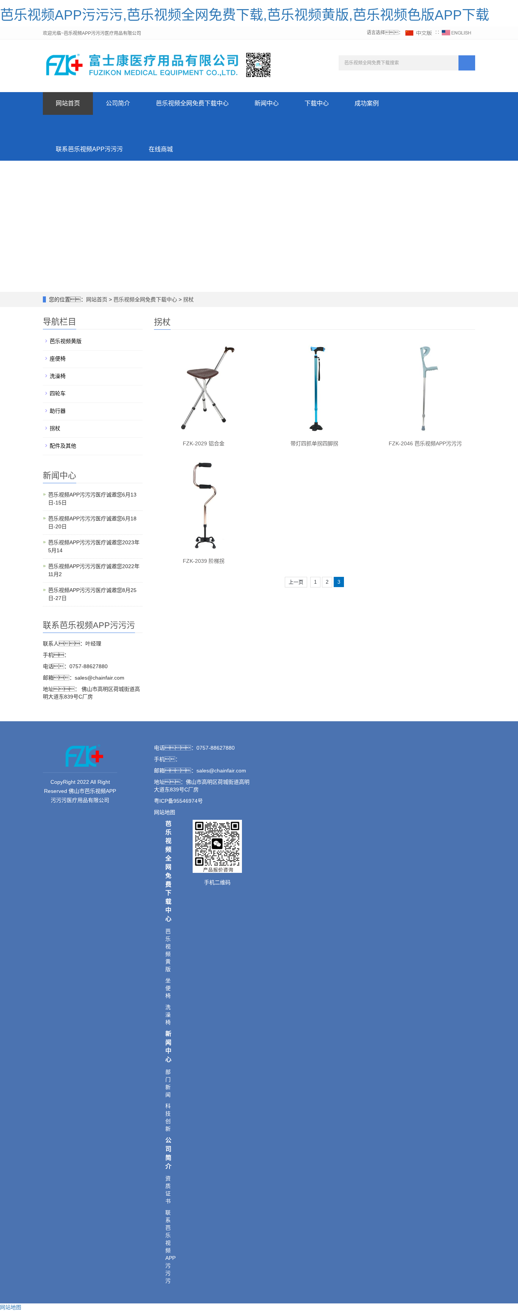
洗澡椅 (58, 376)
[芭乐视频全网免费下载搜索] (466, 62)
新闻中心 (266, 103)
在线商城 (161, 149)
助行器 (58, 411)
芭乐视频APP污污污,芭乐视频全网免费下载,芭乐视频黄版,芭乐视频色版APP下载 (244, 15)
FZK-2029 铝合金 (203, 443)
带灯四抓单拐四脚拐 (314, 443)
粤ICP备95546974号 (178, 801)
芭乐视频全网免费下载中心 (192, 103)
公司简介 (118, 103)
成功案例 (367, 103)
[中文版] (419, 32)
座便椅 (58, 359)
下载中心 (317, 103)
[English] (456, 32)
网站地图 (10, 1307)
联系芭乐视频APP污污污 (89, 149)
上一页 (296, 582)
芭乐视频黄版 (66, 341)
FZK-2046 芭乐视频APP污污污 (425, 443)
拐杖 (188, 299)
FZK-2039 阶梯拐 (203, 561)
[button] (192, 126)
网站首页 (68, 103)
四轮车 (58, 393)
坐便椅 (168, 988)
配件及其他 (63, 446)
